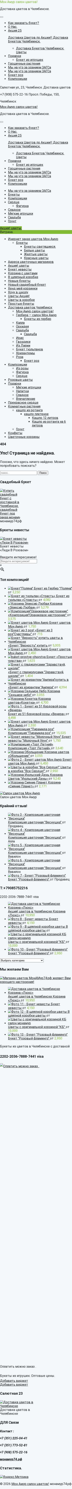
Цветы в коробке (21, 300)
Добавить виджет (14, 1381)
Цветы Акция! (19, 296)
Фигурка (22, 372)
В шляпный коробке (23, 277)
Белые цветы (34, 250)
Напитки (22, 391)
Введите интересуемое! (18, 557)
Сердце (21, 376)
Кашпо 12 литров (45, 418)
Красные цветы (36, 258)
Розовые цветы (20, 380)
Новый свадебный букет (27, 285)
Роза (19, 357)
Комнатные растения (24, 406)
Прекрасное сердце (23, 402)
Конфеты (15, 433)
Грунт (20, 429)
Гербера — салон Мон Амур (36, 315)
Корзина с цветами (22, 273)
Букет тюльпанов (29, 349)
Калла (20, 323)
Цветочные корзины (24, 437)
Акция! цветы (18, 266)
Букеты (22, 243)
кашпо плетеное (36, 414)
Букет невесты (20, 269)
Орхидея (22, 326)
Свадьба (22, 330)
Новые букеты (19, 281)
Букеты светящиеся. (40, 247)
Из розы (22, 368)
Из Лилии (23, 345)
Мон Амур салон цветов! (19, 2)
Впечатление (25, 399)
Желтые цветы (36, 254)
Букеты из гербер (37, 319)
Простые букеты (21, 304)
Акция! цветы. (11, 228)
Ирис (20, 338)
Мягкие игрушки (28, 387)
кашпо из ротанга (29, 410)
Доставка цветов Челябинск (30, 307)
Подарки (14, 383)
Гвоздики (23, 342)
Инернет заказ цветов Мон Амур (33, 239)
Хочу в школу (18, 292)
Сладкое (22, 395)
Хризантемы (25, 353)
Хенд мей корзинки (22, 288)
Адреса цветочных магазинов (31, 262)
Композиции (17, 364)
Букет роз (31, 361)
